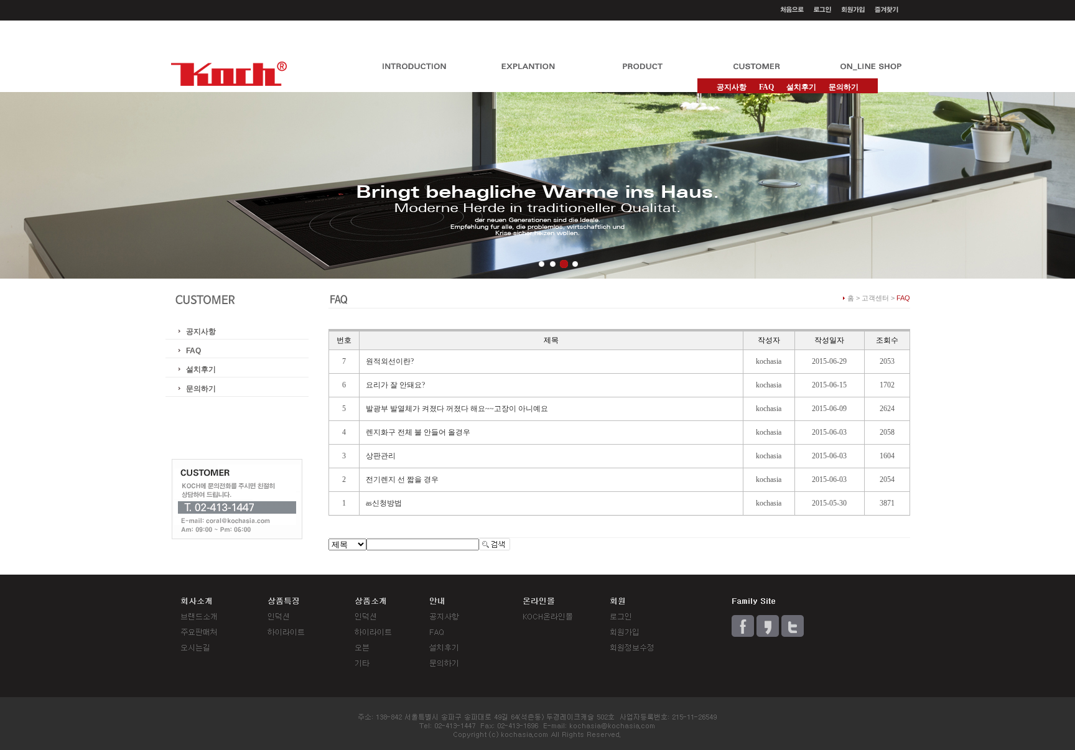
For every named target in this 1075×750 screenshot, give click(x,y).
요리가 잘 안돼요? (395, 385)
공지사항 (732, 87)
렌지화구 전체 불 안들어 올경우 (418, 432)
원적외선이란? (390, 361)
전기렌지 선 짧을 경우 (402, 479)
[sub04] (575, 264)
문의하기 (844, 87)
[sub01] (542, 264)
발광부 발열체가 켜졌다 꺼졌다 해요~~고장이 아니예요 (457, 408)
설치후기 (801, 87)
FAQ (193, 350)
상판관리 (381, 455)
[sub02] (553, 264)
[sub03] (564, 264)
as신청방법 (384, 503)
